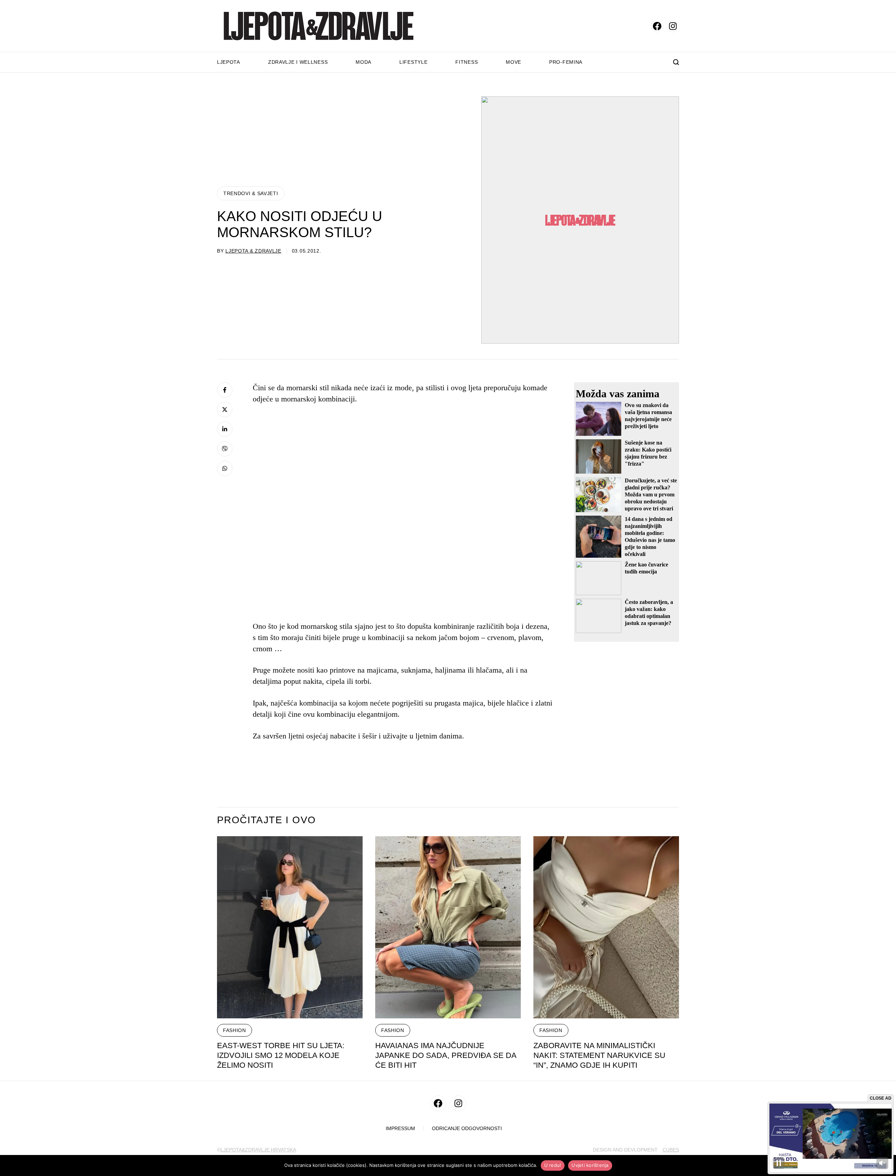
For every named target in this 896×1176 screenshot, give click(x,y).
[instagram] (673, 26)
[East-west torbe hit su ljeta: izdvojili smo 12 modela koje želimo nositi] (290, 927)
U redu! (552, 1165)
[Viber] (224, 448)
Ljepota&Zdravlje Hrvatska (258, 1150)
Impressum (400, 1128)
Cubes (671, 1150)
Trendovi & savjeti (250, 193)
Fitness (466, 62)
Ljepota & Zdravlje (253, 251)
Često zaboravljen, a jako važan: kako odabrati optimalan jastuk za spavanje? (649, 612)
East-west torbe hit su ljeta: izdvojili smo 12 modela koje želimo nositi (280, 1055)
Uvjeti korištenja (590, 1165)
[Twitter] (224, 409)
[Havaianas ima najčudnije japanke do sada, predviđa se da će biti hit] (448, 927)
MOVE (513, 62)
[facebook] (657, 26)
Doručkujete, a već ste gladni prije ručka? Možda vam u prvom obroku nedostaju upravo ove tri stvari (651, 494)
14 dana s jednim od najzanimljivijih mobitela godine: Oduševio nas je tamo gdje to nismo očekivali (650, 536)
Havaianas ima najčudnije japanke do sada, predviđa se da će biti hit (446, 1055)
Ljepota (228, 62)
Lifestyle (413, 62)
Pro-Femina (565, 62)
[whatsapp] (224, 468)
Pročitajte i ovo (266, 820)
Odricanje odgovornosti (467, 1128)
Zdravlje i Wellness (298, 62)
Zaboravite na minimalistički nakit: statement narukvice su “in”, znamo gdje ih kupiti (599, 1055)
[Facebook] (224, 390)
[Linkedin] (224, 429)
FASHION (234, 1030)
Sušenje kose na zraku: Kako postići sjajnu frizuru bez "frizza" (648, 453)
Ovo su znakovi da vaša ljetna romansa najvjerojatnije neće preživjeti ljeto (648, 415)
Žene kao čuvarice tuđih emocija (646, 568)
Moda (363, 62)
